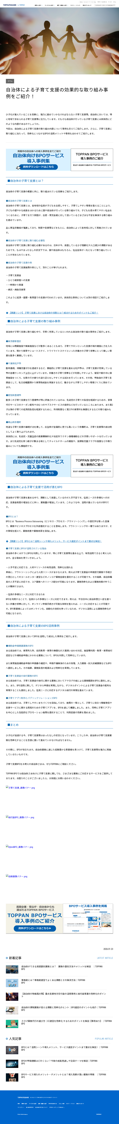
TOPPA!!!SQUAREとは (102, 2)
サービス (110, 2)
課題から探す (38, 5)
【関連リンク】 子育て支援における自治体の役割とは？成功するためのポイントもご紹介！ (53, 313)
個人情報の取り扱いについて (41, 1107)
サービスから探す (49, 5)
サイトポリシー (21, 1107)
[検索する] (95, 2)
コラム (114, 2)
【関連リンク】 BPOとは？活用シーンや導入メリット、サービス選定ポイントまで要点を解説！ (55, 541)
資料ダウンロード (87, 5)
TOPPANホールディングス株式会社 (104, 5)
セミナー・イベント (75, 5)
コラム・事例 (61, 1103)
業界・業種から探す (62, 5)
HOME (19, 1103)
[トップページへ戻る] (14, 4)
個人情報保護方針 (29, 1107)
